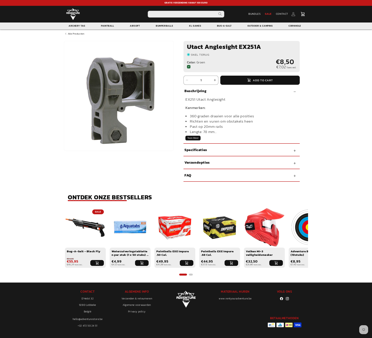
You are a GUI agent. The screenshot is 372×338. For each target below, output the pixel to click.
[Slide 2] (191, 275)
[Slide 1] (183, 275)
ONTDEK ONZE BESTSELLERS (110, 197)
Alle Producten (76, 33)
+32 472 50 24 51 (87, 326)
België (87, 311)
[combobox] (186, 14)
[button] (303, 14)
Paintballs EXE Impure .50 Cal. (172, 253)
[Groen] (188, 66)
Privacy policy (137, 311)
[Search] (220, 14)
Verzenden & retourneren (136, 298)
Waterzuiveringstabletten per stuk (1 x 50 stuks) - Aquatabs (130, 254)
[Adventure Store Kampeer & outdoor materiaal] (73, 14)
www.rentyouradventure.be (235, 298)
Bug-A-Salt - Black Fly (83, 251)
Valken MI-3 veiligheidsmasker (259, 253)
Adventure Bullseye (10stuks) (305, 253)
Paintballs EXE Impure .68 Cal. (217, 253)
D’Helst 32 (88, 298)
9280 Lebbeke (87, 305)
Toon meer (193, 138)
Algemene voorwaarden (137, 305)
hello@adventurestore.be (88, 319)
